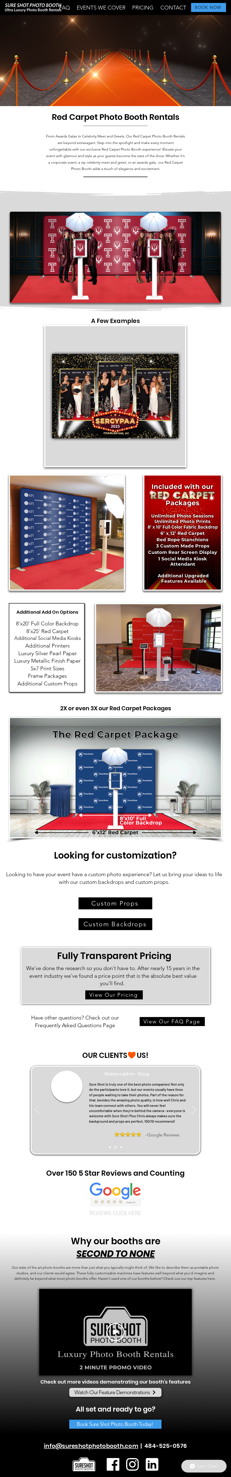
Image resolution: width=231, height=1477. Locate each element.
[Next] (194, 1110)
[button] (101, 7)
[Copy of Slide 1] (115, 1147)
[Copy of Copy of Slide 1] (121, 1147)
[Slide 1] (110, 1147)
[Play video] (115, 1332)
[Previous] (37, 1110)
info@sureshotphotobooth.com (91, 1446)
